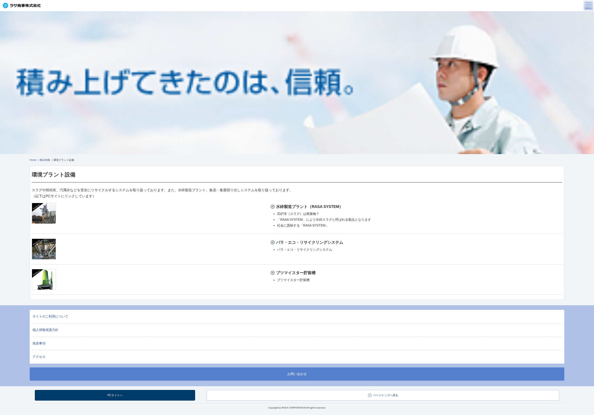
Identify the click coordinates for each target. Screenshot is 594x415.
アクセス (38, 357)
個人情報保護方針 (45, 330)
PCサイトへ (115, 395)
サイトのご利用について (50, 316)
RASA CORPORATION (294, 407)
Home (33, 160)
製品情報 (45, 160)
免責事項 (38, 343)
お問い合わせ (297, 374)
